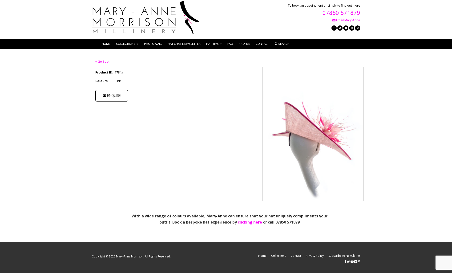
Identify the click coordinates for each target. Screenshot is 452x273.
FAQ (230, 43)
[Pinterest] (351, 28)
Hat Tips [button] (212, 43)
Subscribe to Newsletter (344, 256)
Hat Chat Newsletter (184, 43)
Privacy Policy (315, 256)
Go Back (103, 61)
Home (106, 43)
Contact (262, 43)
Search (284, 43)
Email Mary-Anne (347, 20)
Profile (244, 43)
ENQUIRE (113, 95)
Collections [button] (125, 43)
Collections (278, 256)
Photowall (153, 43)
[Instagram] (357, 28)
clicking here (250, 222)
